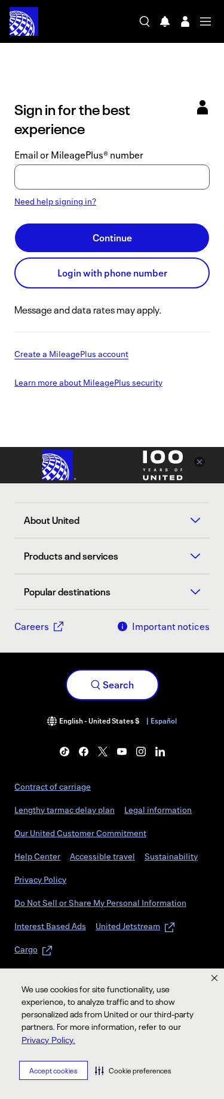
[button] (133, 1070)
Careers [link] (31, 626)
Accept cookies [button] (53, 1071)
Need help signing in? (55, 201)
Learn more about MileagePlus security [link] (88, 383)
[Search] (145, 21)
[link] (64, 751)
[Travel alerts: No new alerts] (165, 21)
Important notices (171, 626)
